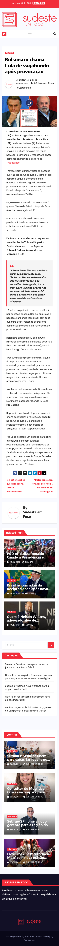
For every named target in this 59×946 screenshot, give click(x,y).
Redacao (29, 562)
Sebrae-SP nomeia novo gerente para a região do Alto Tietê (27, 824)
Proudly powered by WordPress (20, 937)
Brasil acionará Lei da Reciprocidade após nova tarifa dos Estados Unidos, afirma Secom (29, 590)
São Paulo (12, 751)
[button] (54, 34)
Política (9, 53)
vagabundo (13, 163)
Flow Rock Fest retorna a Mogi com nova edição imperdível (28, 857)
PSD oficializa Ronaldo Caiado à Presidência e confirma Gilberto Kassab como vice (28, 558)
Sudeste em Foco (28, 80)
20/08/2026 (15, 862)
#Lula (51, 83)
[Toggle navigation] (30, 34)
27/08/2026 (15, 764)
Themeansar (29, 940)
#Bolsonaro (40, 83)
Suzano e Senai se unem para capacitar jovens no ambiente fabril (27, 759)
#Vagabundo (24, 88)
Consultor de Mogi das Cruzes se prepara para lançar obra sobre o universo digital (26, 793)
